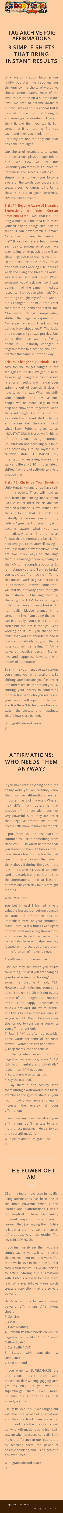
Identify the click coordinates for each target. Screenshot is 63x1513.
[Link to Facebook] (45, 1508)
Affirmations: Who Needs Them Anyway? (31, 761)
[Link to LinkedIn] (40, 1508)
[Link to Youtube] (34, 1508)
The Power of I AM (31, 1174)
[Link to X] (50, 1508)
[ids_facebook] (26, 7)
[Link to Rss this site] (55, 1508)
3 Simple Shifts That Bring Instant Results (31, 54)
